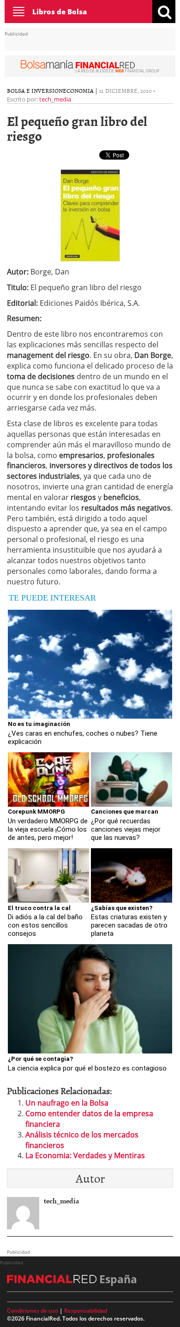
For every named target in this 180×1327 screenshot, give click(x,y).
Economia (78, 90)
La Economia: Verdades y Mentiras (85, 1155)
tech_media (55, 99)
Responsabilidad (85, 1311)
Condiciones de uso (32, 1311)
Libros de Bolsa (59, 11)
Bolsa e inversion (35, 90)
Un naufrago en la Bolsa (66, 1103)
